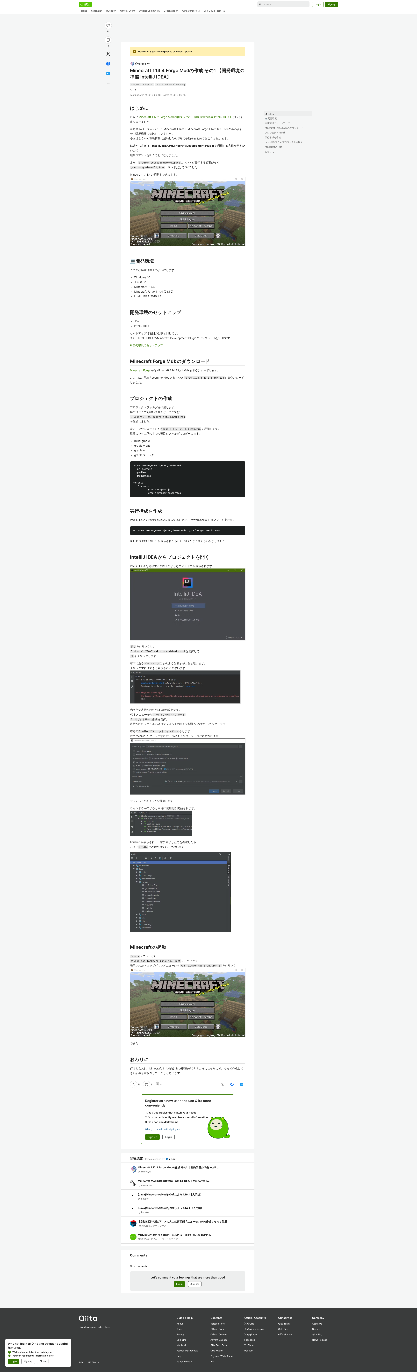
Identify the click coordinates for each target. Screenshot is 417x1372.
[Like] (108, 25)
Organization (171, 10)
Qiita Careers (191, 10)
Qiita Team (284, 1323)
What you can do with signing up (162, 1129)
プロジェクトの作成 (275, 132)
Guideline (181, 1339)
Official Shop (285, 1334)
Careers (316, 1329)
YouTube (248, 1345)
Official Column (149, 10)
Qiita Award (216, 1350)
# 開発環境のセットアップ (146, 345)
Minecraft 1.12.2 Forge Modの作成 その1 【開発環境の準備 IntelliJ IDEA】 (185, 117)
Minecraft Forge (140, 370)
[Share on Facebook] (108, 63)
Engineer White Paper (221, 1356)
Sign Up (194, 1284)
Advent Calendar (219, 1339)
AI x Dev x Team (214, 10)
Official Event (127, 10)
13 (108, 31)
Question (111, 10)
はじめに (269, 113)
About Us (317, 1323)
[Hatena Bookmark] (108, 73)
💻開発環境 (271, 118)
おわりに (269, 151)
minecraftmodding (175, 84)
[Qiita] (85, 4)
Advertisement (184, 1361)
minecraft (148, 84)
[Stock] (108, 40)
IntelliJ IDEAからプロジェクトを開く (284, 142)
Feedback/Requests (187, 1350)
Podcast (248, 1350)
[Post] (108, 53)
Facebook (249, 1339)
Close (43, 1361)
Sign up (28, 1361)
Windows (136, 84)
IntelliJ (159, 84)
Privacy (181, 1334)
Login (318, 4)
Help (179, 1356)
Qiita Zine (283, 1329)
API (212, 1361)
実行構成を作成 (273, 137)
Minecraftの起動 (273, 146)
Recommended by (155, 1159)
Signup (332, 4)
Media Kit (182, 1345)
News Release (319, 1339)
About (180, 1323)
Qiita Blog (317, 1334)
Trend (84, 10)
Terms (180, 1329)
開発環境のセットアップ (277, 123)
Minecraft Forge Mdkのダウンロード (284, 127)
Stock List (96, 10)
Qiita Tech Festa (219, 1345)
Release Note (217, 1323)
